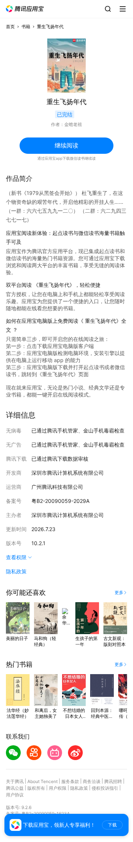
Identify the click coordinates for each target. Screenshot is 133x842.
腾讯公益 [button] (15, 788)
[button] (25, 8)
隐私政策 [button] (16, 571)
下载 (112, 825)
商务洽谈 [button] (91, 781)
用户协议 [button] (15, 795)
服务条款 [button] (70, 781)
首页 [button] (10, 26)
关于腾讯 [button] (15, 781)
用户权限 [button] (57, 788)
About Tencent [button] (42, 781)
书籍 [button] (25, 26)
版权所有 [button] (36, 788)
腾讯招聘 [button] (113, 781)
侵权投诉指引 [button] (105, 788)
